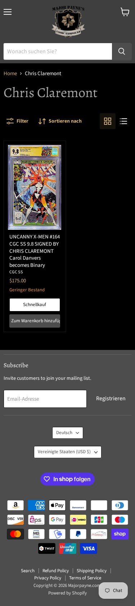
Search (28, 571)
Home (10, 73)
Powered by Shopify (67, 593)
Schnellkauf (34, 304)
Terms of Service (85, 578)
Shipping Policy (92, 571)
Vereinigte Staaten (64, 451)
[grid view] (108, 121)
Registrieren (111, 398)
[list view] (123, 121)
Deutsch (64, 432)
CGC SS (16, 272)
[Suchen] (121, 51)
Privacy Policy (47, 578)
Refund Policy (55, 571)
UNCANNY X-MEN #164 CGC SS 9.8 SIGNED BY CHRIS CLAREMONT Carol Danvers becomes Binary (34, 251)
